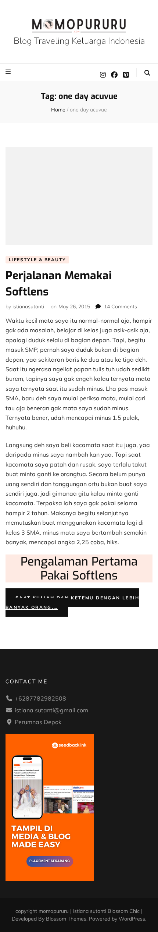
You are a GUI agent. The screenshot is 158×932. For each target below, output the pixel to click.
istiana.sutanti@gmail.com (51, 710)
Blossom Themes (66, 918)
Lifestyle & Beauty (37, 259)
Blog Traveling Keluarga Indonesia (79, 41)
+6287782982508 (40, 698)
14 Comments (120, 306)
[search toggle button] (147, 73)
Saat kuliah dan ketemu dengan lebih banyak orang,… (72, 602)
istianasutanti (28, 306)
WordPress (132, 918)
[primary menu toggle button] (9, 72)
